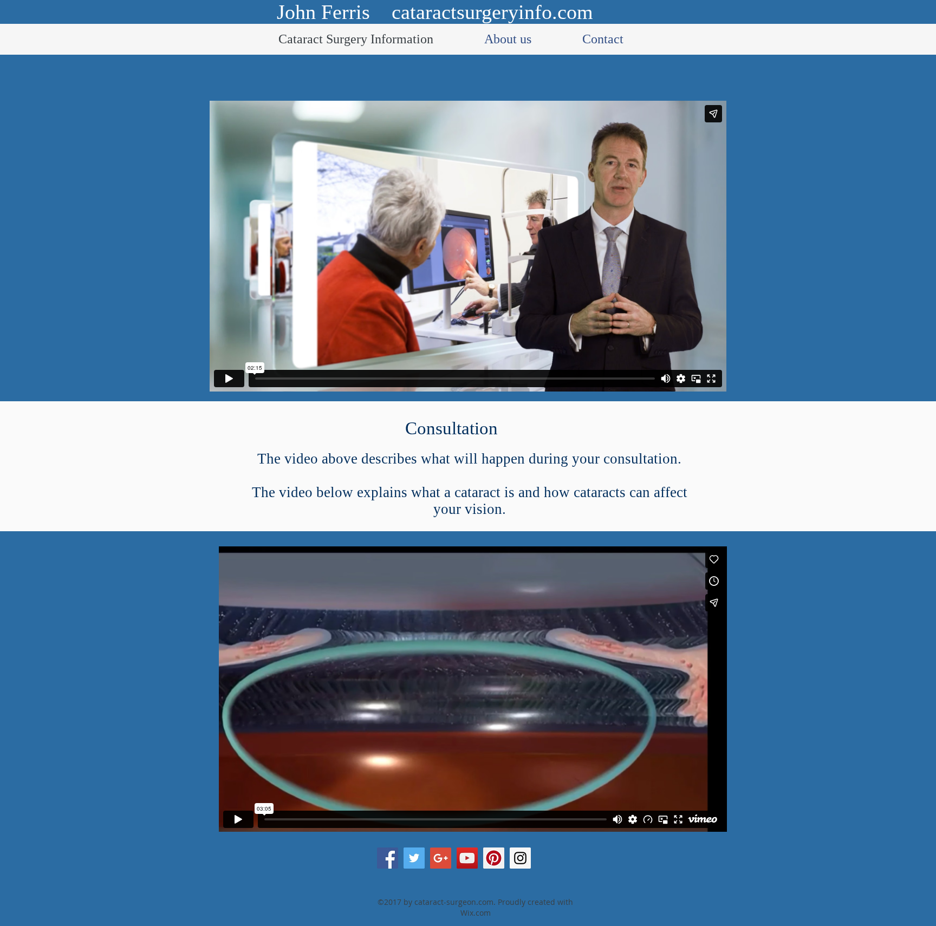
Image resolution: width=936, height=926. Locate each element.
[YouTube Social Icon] (467, 858)
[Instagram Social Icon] (520, 858)
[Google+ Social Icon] (440, 858)
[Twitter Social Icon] (414, 858)
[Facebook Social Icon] (387, 858)
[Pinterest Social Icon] (493, 858)
